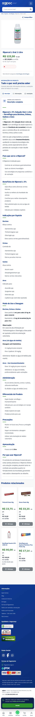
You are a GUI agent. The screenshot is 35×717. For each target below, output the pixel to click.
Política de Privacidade (19, 701)
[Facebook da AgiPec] (8, 655)
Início (2, 13)
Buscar (30, 9)
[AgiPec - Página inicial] (9, 3)
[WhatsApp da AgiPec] (12, 655)
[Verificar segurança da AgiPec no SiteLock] (6, 632)
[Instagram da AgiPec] (3, 655)
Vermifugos (11, 13)
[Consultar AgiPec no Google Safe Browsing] (8, 626)
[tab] (6, 94)
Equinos (6, 13)
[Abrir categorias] (31, 3)
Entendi (17, 705)
